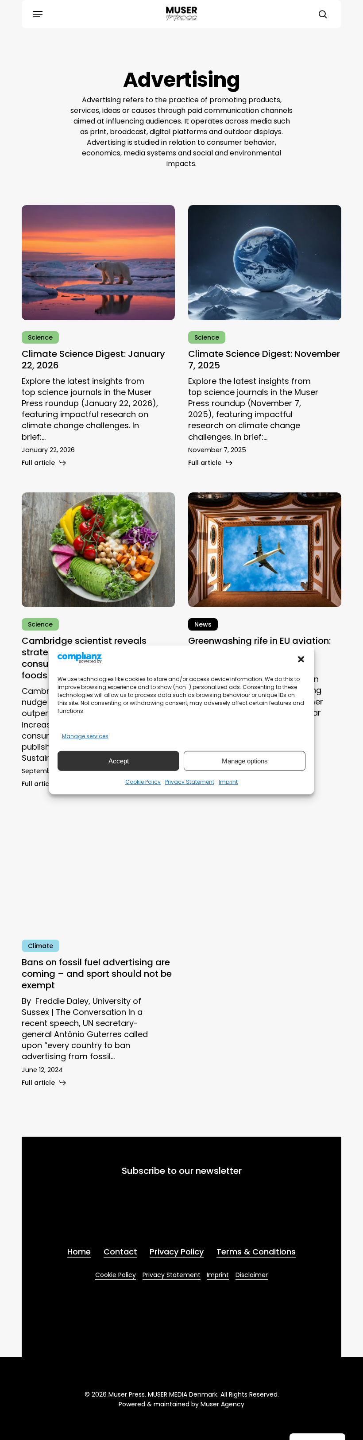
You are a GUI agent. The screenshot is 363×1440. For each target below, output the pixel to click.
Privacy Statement (189, 782)
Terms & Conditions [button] (256, 1251)
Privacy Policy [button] (177, 1251)
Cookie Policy (143, 782)
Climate (40, 945)
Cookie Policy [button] (115, 1274)
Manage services (85, 736)
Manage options (245, 761)
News (203, 624)
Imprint (228, 782)
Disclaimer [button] (252, 1274)
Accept (118, 761)
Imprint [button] (218, 1274)
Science (40, 337)
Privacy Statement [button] (172, 1274)
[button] (301, 659)
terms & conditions (136, 1217)
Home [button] (79, 1251)
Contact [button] (120, 1251)
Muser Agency (222, 1404)
